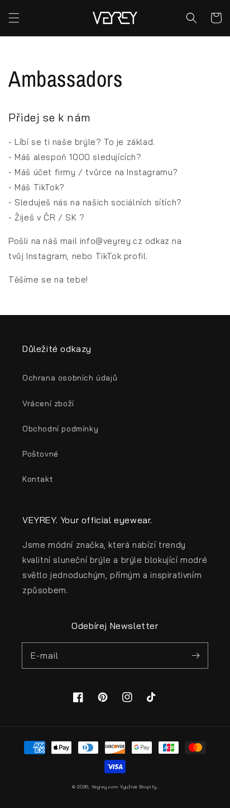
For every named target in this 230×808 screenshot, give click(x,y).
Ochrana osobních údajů (69, 378)
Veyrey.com (105, 787)
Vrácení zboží (48, 403)
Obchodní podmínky (60, 429)
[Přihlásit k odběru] (195, 655)
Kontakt (37, 479)
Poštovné (40, 454)
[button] (14, 18)
